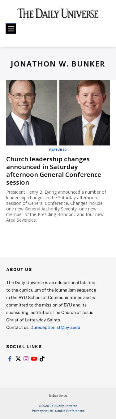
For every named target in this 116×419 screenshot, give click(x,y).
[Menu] (11, 28)
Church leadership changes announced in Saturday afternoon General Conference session (53, 170)
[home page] (58, 15)
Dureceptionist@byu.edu (55, 327)
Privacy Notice (42, 410)
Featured (58, 149)
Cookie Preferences (69, 410)
